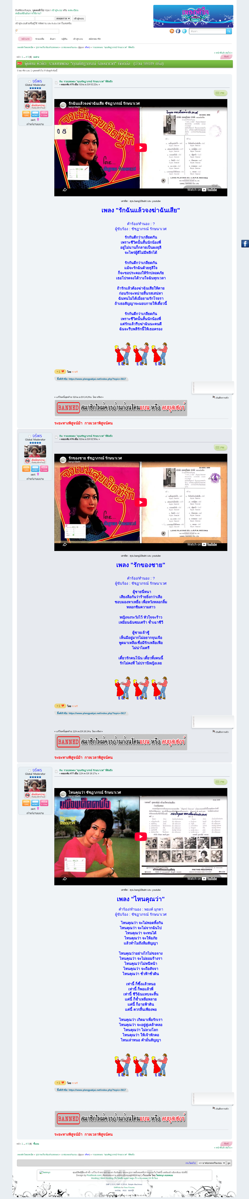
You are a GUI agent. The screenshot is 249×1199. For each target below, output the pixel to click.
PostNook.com (94, 1175)
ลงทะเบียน (73, 10)
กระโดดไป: (191, 1163)
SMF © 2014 (121, 1184)
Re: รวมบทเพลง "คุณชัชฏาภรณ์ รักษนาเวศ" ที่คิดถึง (85, 81)
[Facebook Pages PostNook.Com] (178, 31)
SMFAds (117, 1187)
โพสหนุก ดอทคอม (164, 1175)
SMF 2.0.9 (110, 1184)
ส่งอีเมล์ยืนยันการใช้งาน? (28, 13)
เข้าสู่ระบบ (57, 10)
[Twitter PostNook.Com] (184, 31)
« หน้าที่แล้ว (219, 53)
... (25, 57)
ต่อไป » (229, 53)
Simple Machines (135, 1184)
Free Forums (129, 1187)
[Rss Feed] (172, 31)
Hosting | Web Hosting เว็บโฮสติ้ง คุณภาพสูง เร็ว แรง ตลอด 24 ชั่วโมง (124, 1178)
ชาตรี (75, 372)
